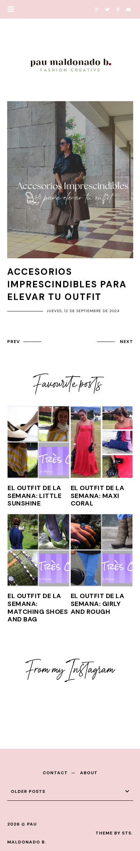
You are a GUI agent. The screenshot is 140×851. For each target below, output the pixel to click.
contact (55, 773)
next (126, 341)
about (89, 773)
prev (13, 341)
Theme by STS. (114, 833)
